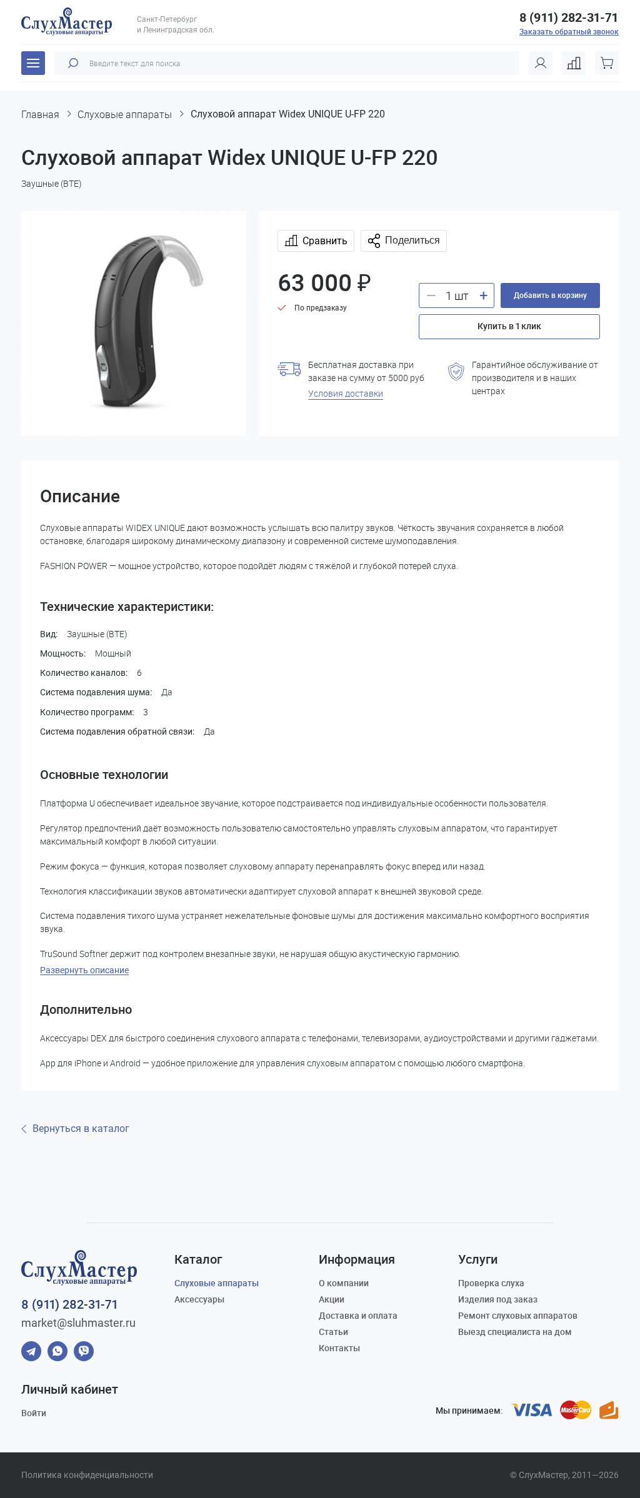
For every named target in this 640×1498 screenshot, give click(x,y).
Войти (33, 1413)
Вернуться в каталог (80, 1129)
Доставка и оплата (358, 1315)
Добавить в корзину (550, 295)
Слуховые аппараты (216, 1283)
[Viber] (84, 1351)
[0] (574, 63)
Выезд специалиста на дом (515, 1331)
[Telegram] (31, 1351)
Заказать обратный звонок (569, 31)
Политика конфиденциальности (87, 1475)
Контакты (339, 1348)
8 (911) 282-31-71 (568, 17)
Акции (331, 1299)
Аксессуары (199, 1299)
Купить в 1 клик (509, 326)
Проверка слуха (491, 1283)
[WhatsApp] (58, 1351)
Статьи (333, 1331)
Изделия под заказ (498, 1299)
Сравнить (325, 241)
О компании (344, 1283)
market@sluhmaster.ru (78, 1323)
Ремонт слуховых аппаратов (518, 1315)
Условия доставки (345, 393)
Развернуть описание (84, 970)
